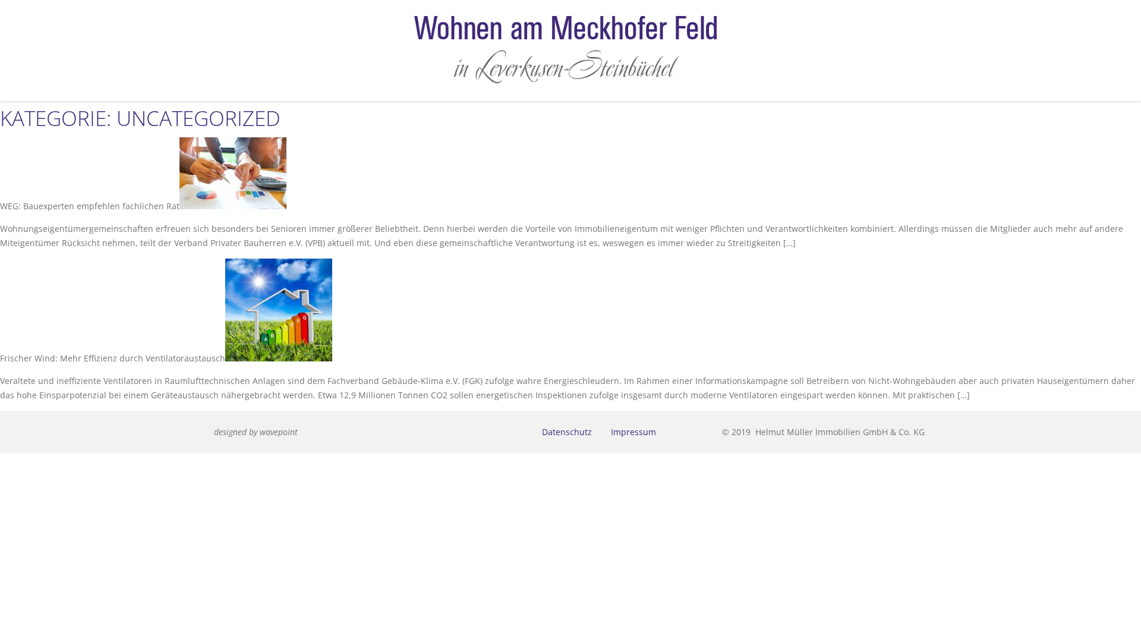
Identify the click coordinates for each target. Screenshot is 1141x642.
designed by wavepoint (256, 432)
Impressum (633, 432)
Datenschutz (567, 432)
